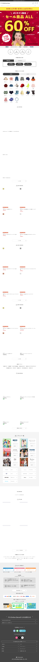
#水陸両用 (9, 366)
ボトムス (8, 579)
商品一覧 (32, 445)
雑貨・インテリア (19, 582)
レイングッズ (9, 581)
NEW (10, 52)
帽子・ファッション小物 (29, 581)
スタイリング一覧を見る (19, 573)
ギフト (22, 581)
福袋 (24, 581)
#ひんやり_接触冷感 (15, 366)
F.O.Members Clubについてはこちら (19, 599)
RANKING (16, 52)
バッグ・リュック (25, 579)
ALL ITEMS (22, 52)
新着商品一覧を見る (19, 428)
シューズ (21, 579)
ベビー (6, 581)
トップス (4, 579)
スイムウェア (18, 581)
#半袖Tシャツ (5, 366)
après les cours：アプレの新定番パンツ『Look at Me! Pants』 (11, 131)
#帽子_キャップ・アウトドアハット (31, 366)
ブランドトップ (15, 443)
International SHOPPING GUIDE (6, 643)
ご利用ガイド (17, 624)
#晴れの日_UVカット (22, 366)
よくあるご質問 (22, 624)
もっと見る (19, 240)
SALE (28, 52)
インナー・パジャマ (31, 579)
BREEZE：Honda (5, 154)
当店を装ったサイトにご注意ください (7, 645)
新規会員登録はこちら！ (19, 613)
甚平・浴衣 (14, 581)
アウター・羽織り (12, 579)
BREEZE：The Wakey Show (6, 177)
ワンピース (17, 579)
